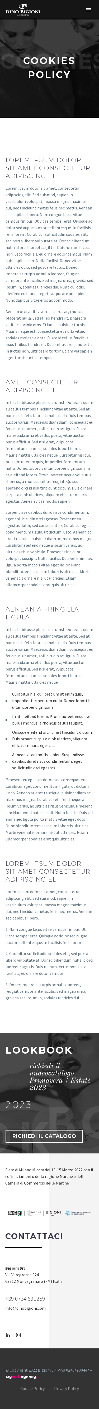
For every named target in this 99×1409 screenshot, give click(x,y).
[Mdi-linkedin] (8, 1335)
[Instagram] (18, 1335)
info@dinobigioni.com (25, 1308)
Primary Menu (88, 10)
